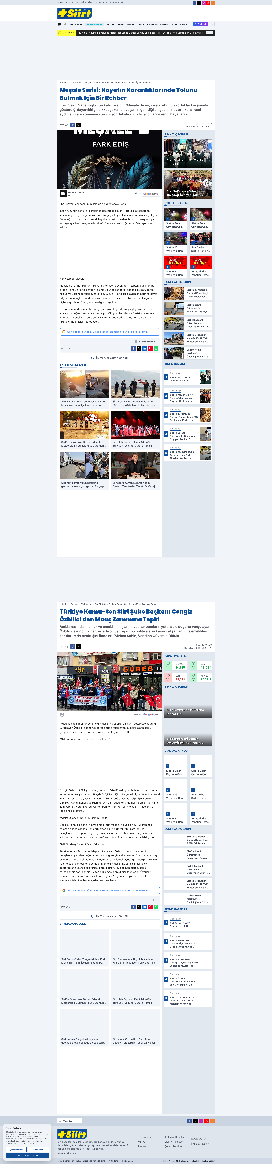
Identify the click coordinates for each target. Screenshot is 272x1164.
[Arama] (213, 24)
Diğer (174, 24)
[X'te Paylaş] (78, 125)
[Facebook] (194, 3)
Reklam (75, 2)
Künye (63, 2)
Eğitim (164, 24)
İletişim (87, 2)
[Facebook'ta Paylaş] (72, 125)
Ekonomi (152, 24)
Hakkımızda (145, 1137)
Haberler (64, 82)
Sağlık (184, 24)
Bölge (110, 24)
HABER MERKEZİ (77, 194)
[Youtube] (208, 3)
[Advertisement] (136, 58)
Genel (120, 24)
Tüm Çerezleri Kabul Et (27, 1156)
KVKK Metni (198, 1139)
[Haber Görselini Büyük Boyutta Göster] (109, 159)
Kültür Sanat (76, 82)
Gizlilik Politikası (173, 1141)
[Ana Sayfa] (65, 24)
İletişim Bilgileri (200, 1143)
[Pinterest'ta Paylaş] (150, 348)
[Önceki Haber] (208, 32)
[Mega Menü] (59, 24)
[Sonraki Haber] (211, 32)
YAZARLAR (67, 1121)
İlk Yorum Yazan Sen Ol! (112, 358)
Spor (141, 24)
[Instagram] (204, 3)
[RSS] (213, 3)
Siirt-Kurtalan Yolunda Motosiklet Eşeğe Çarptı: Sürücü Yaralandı (116, 32)
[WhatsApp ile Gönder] (156, 348)
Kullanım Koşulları (174, 1137)
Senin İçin (202, 24)
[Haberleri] (87, 714)
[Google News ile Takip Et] (151, 194)
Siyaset (131, 24)
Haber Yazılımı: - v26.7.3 (189, 1161)
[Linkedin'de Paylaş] (144, 348)
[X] (199, 3)
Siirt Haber (75, 24)
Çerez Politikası (173, 1146)
